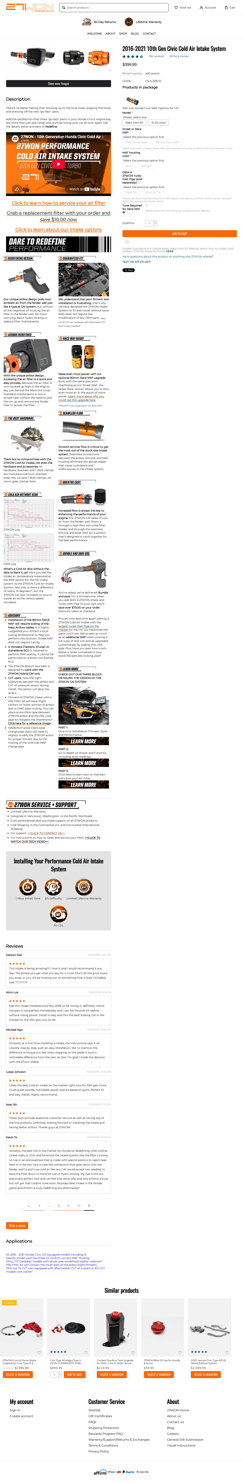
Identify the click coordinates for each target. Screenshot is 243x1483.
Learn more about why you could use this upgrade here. (81, 398)
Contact (149, 33)
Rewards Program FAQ (105, 1434)
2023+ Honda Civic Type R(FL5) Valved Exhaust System (208, 1362)
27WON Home (178, 1410)
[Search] (64, 8)
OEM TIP (131, 192)
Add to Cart (179, 233)
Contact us (175, 1422)
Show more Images (58, 83)
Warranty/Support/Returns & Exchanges (119, 1439)
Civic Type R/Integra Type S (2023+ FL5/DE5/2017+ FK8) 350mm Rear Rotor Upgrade (66, 1362)
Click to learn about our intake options (58, 229)
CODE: (126, 81)
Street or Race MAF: (131, 130)
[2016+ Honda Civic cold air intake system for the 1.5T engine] (31, 57)
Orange (146, 165)
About (110, 33)
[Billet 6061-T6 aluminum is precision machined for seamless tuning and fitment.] (86, 57)
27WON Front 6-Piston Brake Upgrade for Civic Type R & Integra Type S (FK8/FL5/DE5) (19, 1362)
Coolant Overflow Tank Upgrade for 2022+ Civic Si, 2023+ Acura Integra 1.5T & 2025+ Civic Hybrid (115, 1362)
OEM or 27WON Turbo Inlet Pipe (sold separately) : (132, 177)
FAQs (92, 1422)
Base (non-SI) (134, 122)
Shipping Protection (103, 1428)
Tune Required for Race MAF (132, 207)
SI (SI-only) (158, 122)
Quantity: (128, 223)
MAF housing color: (131, 154)
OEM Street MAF (136, 142)
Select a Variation (17, 1374)
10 (78, 1205)
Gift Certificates (100, 1416)
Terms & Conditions (103, 1445)
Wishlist (94, 1410)
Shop (123, 33)
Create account (21, 1416)
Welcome (94, 33)
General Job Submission (185, 1439)
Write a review (179, 56)
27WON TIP (153, 192)
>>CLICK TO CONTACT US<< (46, 833)
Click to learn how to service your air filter (58, 203)
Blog (135, 33)
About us (174, 1416)
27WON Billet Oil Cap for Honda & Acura (162, 1362)
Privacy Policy (98, 1451)
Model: (126, 112)
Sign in (15, 1410)
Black (129, 165)
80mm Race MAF (167, 142)
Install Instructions (181, 1445)
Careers (173, 1434)
